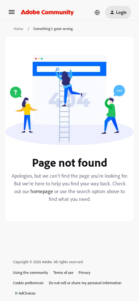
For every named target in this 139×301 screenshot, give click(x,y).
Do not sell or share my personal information (85, 282)
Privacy (85, 272)
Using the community (30, 272)
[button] (12, 14)
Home (18, 28)
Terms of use (63, 272)
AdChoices (27, 293)
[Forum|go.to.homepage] (47, 12)
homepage (41, 191)
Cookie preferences (28, 282)
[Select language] (97, 12)
